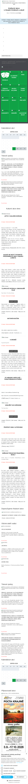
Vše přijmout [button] (7, 776)
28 (17, 148)
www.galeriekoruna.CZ (6, 245)
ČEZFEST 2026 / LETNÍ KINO (13, 427)
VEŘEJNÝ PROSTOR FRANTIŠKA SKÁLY (13, 454)
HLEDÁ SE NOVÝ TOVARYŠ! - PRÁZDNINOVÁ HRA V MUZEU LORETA (13, 256)
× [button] (26, 753)
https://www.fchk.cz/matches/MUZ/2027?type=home (12, 395)
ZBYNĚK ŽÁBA (5, 562)
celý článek (4, 179)
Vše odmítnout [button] (20, 776)
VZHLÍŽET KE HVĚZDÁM (13, 405)
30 (24, 148)
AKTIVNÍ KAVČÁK (13, 318)
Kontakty (6, 50)
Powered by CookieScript (14, 782)
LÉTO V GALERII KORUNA (13, 216)
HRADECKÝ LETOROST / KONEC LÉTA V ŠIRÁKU (13, 515)
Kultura (6, 28)
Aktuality (6, 37)
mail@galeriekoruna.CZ (6, 243)
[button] (14, 780)
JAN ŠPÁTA (4, 545)
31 (3, 151)
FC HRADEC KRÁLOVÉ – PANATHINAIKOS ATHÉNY (13, 378)
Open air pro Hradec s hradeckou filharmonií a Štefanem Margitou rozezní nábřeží (11, 639)
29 (20, 148)
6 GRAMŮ (13, 339)
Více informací (19, 762)
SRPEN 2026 (14, 132)
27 (14, 148)
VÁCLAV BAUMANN (6, 529)
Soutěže (6, 41)
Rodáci (6, 32)
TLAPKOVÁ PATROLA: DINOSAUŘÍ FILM (13, 289)
